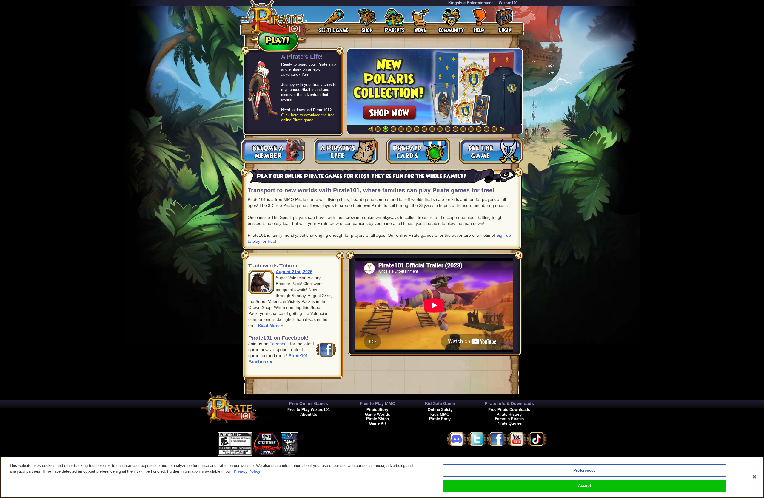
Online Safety (440, 409)
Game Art (377, 423)
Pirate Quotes (509, 423)
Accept (584, 485)
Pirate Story (377, 409)
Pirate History (509, 414)
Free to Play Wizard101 (308, 409)
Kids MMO (439, 414)
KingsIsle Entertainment (470, 3)
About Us (308, 414)
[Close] (754, 476)
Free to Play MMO (377, 403)
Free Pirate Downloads (509, 409)
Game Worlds (377, 414)
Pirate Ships (377, 419)
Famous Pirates (509, 419)
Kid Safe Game (440, 403)
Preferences (584, 470)
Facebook (279, 343)
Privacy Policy (247, 471)
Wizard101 (508, 3)
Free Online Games (308, 403)
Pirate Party (440, 419)
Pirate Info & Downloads (509, 403)
